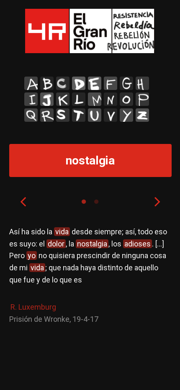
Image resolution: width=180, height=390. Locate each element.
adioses (137, 243)
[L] (78, 99)
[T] (78, 115)
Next (157, 201)
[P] (142, 99)
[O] (126, 99)
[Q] (31, 115)
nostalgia (92, 243)
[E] (94, 83)
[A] (31, 83)
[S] (62, 115)
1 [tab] (84, 202)
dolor (56, 243)
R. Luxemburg (33, 307)
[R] (47, 115)
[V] (110, 115)
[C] (62, 83)
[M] (94, 99)
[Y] (126, 115)
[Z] (142, 115)
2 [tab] (96, 202)
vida (62, 231)
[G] (126, 83)
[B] (47, 83)
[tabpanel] (90, 276)
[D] (78, 83)
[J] (47, 99)
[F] (110, 83)
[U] (94, 115)
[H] (142, 83)
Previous (23, 201)
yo (32, 255)
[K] (62, 99)
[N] (110, 99)
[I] (31, 99)
